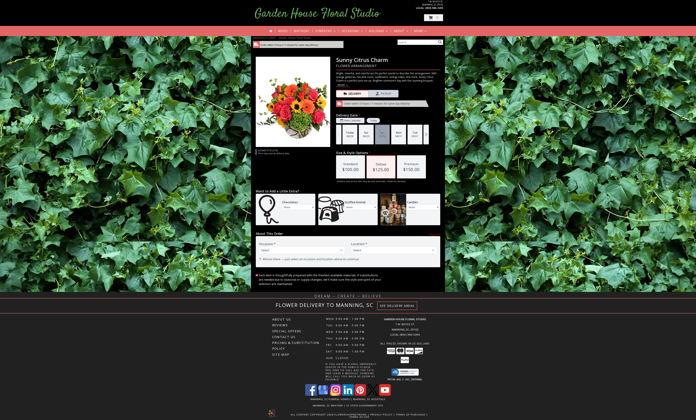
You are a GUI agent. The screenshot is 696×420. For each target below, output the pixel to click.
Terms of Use (359, 417)
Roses (283, 31)
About (399, 31)
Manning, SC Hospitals (369, 399)
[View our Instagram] (335, 394)
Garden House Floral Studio (317, 13)
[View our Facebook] (311, 394)
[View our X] (372, 394)
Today (373, 120)
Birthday (301, 31)
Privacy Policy (381, 414)
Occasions (350, 31)
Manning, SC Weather (328, 405)
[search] (440, 42)
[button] (433, 17)
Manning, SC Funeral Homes (330, 399)
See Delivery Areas (397, 306)
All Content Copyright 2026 (312, 414)
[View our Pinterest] (360, 394)
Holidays (376, 31)
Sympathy (323, 31)
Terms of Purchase (410, 414)
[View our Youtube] (385, 394)
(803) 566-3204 (434, 8)
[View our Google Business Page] (323, 394)
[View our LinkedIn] (348, 394)
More (418, 31)
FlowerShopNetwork (350, 414)
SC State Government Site (364, 405)
